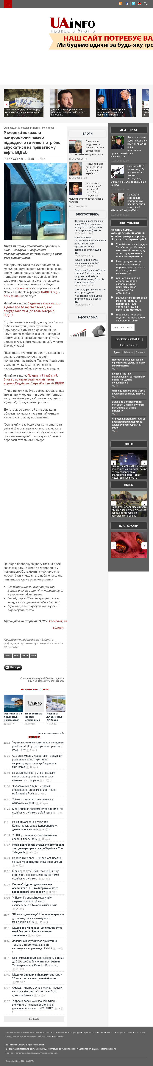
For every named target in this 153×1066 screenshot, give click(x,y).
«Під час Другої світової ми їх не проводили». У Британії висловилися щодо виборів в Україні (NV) (90, 295)
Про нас (9, 1053)
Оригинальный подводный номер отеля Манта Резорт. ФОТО (13, 720)
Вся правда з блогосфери (17, 128)
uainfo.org (40, 1049)
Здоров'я (121, 1032)
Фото (128, 444)
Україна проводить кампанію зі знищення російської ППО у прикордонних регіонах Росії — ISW (38, 746)
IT (114, 1032)
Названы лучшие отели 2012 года (54, 716)
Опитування (129, 223)
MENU (8, 4)
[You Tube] (139, 4)
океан (25, 655)
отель (8, 655)
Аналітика (128, 130)
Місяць (128, 352)
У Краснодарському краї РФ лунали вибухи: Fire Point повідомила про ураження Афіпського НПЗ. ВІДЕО (34, 1004)
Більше (34, 1018)
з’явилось (24, 288)
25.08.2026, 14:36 (83, 266)
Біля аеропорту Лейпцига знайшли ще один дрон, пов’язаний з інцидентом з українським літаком (35, 875)
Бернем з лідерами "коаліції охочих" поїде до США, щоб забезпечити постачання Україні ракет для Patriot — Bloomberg (38, 961)
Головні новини (22, 1032)
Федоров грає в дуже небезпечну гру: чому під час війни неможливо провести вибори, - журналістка (129, 147)
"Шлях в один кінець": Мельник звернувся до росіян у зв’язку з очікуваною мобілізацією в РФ (38, 918)
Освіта (101, 1032)
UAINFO (58, 628)
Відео (128, 485)
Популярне (129, 345)
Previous (5, 104)
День (117, 352)
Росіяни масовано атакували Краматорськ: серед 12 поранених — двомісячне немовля (34, 825)
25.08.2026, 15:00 (83, 233)
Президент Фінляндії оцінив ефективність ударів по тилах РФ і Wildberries (128, 362)
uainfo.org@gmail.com (47, 1053)
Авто (109, 1032)
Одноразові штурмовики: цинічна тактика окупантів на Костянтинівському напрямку (86, 148)
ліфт (16, 655)
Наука (85, 1032)
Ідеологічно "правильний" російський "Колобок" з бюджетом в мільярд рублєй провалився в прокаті (86, 192)
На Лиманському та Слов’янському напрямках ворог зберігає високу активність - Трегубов (33, 776)
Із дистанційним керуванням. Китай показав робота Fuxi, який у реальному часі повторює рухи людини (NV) (90, 245)
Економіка (59, 1032)
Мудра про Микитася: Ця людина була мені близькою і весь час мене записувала (37, 931)
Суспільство (47, 1032)
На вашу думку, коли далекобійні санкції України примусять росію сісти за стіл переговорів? (128, 234)
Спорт (130, 1032)
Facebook (55, 621)
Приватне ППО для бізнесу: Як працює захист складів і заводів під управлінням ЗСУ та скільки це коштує (128, 175)
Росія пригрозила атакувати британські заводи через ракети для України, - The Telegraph (38, 848)
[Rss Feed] (120, 4)
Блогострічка (87, 214)
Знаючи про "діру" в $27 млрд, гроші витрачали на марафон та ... (22, 112)
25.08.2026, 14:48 (83, 256)
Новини (34, 737)
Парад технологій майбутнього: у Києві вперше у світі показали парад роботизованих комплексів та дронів (130, 511)
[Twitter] (133, 4)
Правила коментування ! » (51, 733)
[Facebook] (126, 4)
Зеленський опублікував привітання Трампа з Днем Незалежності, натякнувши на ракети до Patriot (34, 944)
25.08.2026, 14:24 (83, 285)
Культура (76, 1032)
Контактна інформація (25, 1053)
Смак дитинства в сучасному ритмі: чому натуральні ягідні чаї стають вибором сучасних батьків (37, 991)
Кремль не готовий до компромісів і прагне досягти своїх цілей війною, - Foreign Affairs (128, 202)
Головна (9, 1032)
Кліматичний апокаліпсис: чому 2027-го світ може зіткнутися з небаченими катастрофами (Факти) (89, 226)
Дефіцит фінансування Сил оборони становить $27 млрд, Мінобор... (68, 112)
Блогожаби (128, 526)
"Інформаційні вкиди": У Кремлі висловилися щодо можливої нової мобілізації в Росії (34, 790)
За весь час (140, 353)
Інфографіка (87, 317)
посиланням (12, 296)
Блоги (87, 133)
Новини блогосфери (43, 128)
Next (147, 104)
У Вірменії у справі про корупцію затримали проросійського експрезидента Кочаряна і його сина (34, 901)
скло (33, 655)
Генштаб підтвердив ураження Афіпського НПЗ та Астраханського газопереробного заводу (35, 888)
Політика (35, 1032)
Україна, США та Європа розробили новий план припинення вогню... (111, 112)
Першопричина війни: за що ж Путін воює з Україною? (94, 168)
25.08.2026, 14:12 (83, 305)
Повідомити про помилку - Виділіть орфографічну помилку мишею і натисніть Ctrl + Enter (33, 643)
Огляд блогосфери (14, 1036)
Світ (68, 1032)
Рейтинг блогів (44, 1036)
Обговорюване (127, 339)
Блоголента (30, 1036)
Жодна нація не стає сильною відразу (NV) (86, 261)
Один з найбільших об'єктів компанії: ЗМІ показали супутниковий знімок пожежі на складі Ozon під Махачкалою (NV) (90, 276)
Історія (93, 1032)
